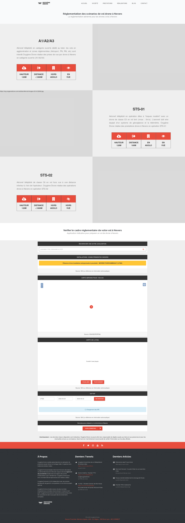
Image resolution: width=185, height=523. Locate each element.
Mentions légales (82, 519)
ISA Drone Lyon (105, 519)
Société (95, 3)
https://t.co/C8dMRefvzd (85, 475)
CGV (89, 519)
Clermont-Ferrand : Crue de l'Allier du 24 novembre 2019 (130, 470)
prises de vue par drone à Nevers (61, 54)
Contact (144, 3)
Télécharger (98, 382)
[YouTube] (97, 445)
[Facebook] (84, 445)
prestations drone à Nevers (136, 126)
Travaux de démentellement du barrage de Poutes (130, 478)
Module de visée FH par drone (124, 462)
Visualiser (85, 382)
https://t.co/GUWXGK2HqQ (86, 485)
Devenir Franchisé (70, 519)
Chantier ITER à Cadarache (123, 485)
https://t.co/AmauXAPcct (85, 466)
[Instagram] (93, 445)
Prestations (107, 3)
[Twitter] (88, 445)
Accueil (84, 3)
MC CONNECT (115, 519)
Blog (134, 3)
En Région (95, 519)
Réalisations (122, 3)
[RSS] (102, 445)
